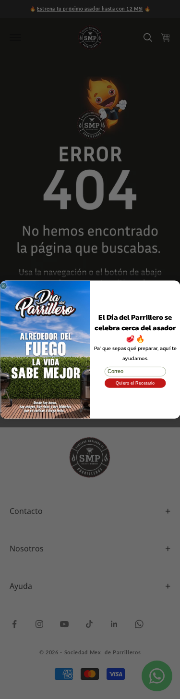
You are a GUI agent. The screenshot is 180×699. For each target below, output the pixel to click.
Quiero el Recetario (135, 383)
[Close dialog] (3, 286)
